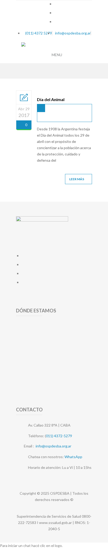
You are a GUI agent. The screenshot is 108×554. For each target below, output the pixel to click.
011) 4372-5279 (59, 436)
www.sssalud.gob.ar (55, 522)
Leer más (76, 179)
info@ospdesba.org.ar (53, 446)
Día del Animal (50, 99)
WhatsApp (73, 456)
